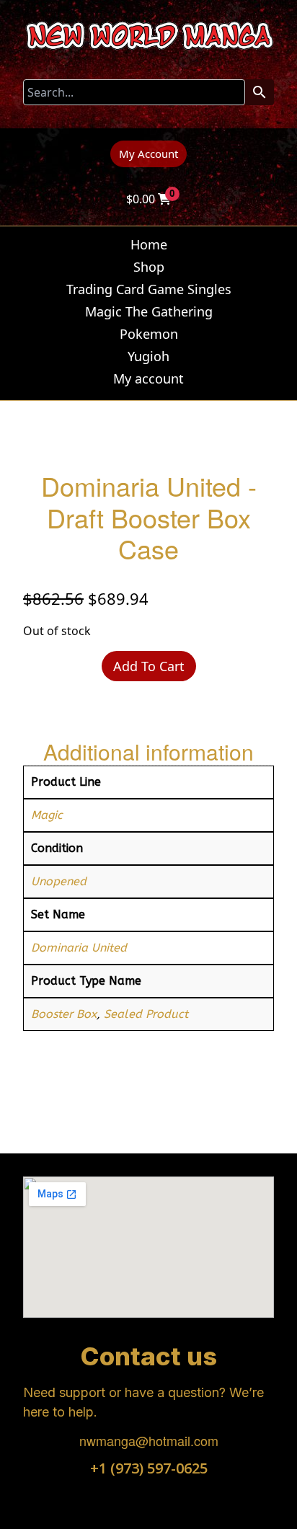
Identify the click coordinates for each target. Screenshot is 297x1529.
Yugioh (148, 356)
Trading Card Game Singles (148, 289)
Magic (47, 815)
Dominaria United (79, 947)
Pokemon (149, 333)
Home (148, 244)
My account (148, 378)
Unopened (59, 881)
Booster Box (64, 1014)
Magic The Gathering (149, 311)
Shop (148, 266)
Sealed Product (146, 1014)
